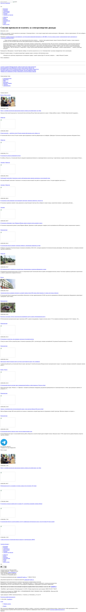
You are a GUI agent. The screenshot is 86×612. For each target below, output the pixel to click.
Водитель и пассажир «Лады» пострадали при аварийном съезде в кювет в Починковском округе (23, 316)
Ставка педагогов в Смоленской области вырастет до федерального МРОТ (18, 539)
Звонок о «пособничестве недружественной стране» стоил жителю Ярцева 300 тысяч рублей (22, 409)
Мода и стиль (6, 24)
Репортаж (5, 10)
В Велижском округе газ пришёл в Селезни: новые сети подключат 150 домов (18, 485)
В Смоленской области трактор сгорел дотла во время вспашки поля (16, 431)
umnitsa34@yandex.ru (22, 577)
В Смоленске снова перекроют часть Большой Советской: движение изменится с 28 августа (22, 200)
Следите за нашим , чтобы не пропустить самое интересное (18, 66)
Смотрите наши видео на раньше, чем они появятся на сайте (18, 70)
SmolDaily (9, 599)
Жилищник (5, 79)
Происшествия (6, 20)
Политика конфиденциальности (8, 597)
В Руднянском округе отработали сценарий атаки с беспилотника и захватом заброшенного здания (23, 269)
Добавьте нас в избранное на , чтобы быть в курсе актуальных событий (18, 71)
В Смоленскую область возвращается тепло (11, 155)
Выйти (4, 606)
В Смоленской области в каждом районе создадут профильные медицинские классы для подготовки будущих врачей (27, 521)
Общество (5, 17)
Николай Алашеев (7, 83)
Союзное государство (8, 14)
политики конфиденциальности (57, 609)
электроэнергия (6, 85)
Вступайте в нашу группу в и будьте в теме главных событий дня (20, 69)
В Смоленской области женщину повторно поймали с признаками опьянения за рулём (20, 245)
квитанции (5, 82)
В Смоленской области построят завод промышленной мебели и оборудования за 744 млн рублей (23, 385)
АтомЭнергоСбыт (7, 78)
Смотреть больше (5, 544)
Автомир (5, 13)
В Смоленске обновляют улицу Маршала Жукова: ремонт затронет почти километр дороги (21, 223)
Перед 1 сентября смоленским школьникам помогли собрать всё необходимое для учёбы (21, 110)
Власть (4, 18)
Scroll (2, 601)
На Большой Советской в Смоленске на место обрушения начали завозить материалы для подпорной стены (25, 178)
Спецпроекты (6, 11)
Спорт (4, 23)
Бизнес (4, 22)
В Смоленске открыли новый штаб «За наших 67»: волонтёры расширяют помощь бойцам (21, 503)
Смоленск (5, 84)
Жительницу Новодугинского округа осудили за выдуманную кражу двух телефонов (20, 361)
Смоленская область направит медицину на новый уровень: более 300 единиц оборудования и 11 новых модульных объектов (29, 293)
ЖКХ (4, 80)
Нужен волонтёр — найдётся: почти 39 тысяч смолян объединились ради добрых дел (20, 133)
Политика (5, 19)
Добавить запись (7, 603)
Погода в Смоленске (5, 3)
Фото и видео (6, 12)
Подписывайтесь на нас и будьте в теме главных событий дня (17, 68)
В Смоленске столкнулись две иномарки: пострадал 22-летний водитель (17, 339)
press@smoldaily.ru (12, 572)
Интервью (5, 8)
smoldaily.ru (53, 586)
